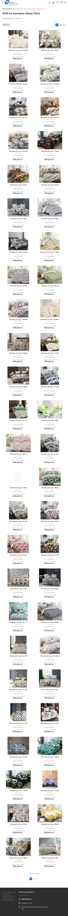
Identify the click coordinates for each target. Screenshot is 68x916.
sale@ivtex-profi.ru (27, 903)
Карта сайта (23, 895)
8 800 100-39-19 (26, 899)
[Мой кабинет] (53, 2)
